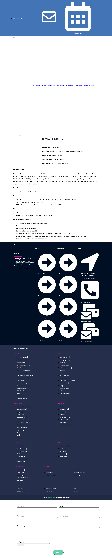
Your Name (20, 506)
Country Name (63, 516)
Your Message (21, 526)
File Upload (20, 542)
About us (37, 85)
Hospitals (56, 85)
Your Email (62, 506)
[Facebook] (14, 268)
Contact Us (87, 85)
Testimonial (79, 85)
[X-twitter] (26, 268)
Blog (92, 85)
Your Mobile (20, 516)
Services (44, 85)
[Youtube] (30, 268)
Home (32, 85)
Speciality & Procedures (67, 85)
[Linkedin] (22, 268)
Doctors (49, 85)
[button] (67, 85)
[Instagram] (18, 268)
